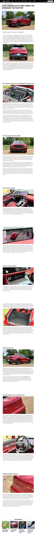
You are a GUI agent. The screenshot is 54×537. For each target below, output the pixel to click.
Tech (16, 1)
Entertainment (24, 1)
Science (34, 1)
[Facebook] (40, 1)
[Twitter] (41, 1)
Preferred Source (14, 32)
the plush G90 (12, 67)
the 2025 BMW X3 (25, 376)
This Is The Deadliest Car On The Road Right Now (14, 530)
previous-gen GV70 (13, 65)
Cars (19, 1)
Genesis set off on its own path (14, 37)
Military (30, 1)
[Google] (43, 1)
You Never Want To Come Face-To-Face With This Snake (5, 530)
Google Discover (21, 32)
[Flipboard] (45, 1)
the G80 (5, 248)
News (13, 1)
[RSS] (46, 1)
